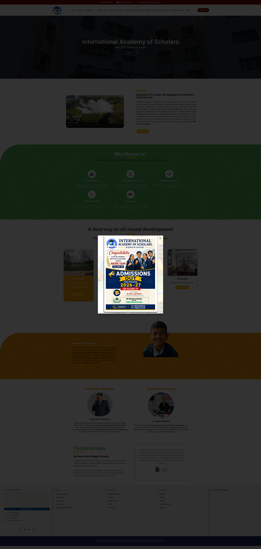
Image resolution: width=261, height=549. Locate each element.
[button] (160, 238)
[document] (130, 274)
